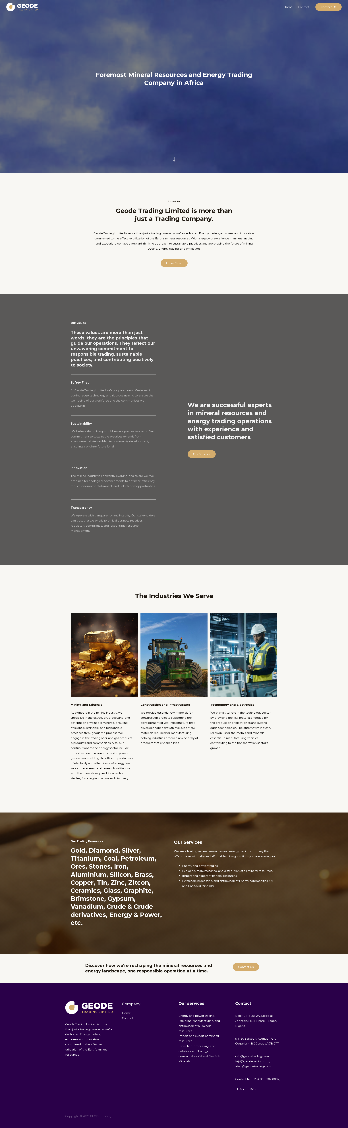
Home (288, 7)
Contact (303, 7)
